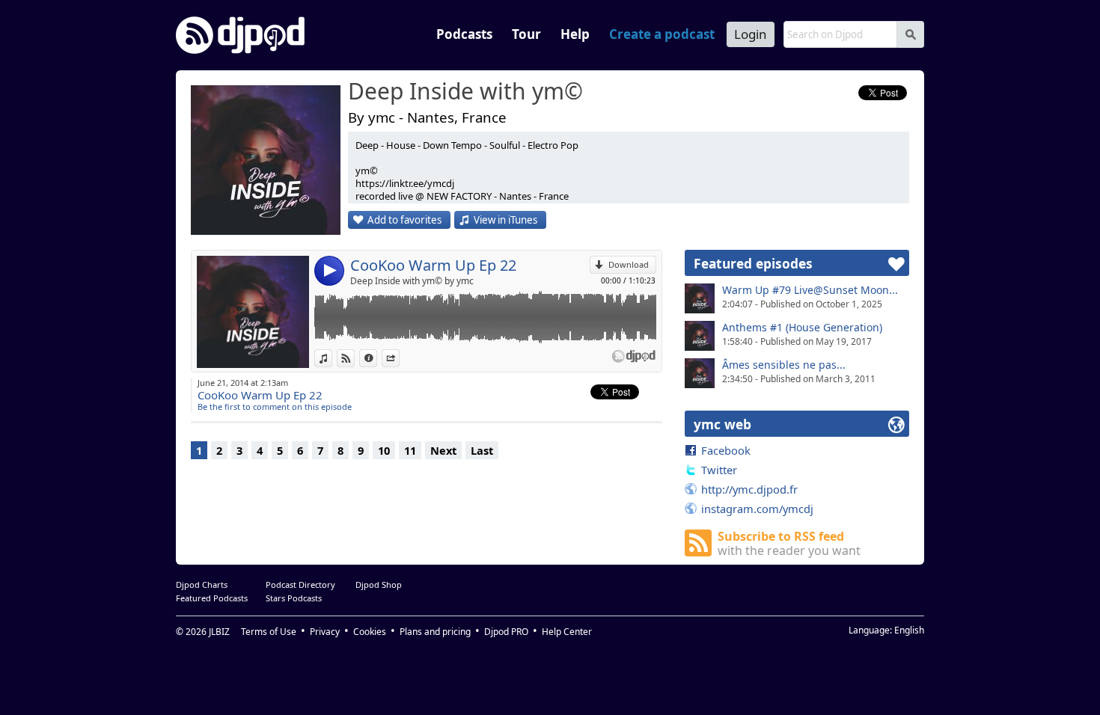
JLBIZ (219, 631)
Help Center (567, 631)
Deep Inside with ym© (465, 92)
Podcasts (464, 34)
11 (410, 450)
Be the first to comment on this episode (275, 406)
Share (399, 357)
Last (482, 450)
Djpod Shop (378, 584)
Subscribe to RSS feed (789, 543)
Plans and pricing (435, 631)
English (909, 630)
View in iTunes (505, 220)
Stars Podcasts (294, 598)
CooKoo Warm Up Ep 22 (433, 265)
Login (750, 34)
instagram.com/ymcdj (757, 509)
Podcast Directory (300, 584)
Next (443, 450)
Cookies (369, 631)
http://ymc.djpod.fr (749, 489)
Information (376, 357)
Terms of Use (268, 631)
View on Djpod (354, 357)
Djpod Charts (201, 584)
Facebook (726, 450)
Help (575, 34)
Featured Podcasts (212, 598)
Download (628, 264)
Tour (526, 34)
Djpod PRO (506, 631)
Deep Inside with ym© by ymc (412, 280)
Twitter (719, 470)
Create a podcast (662, 34)
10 (384, 450)
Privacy (325, 631)
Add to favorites (404, 220)
